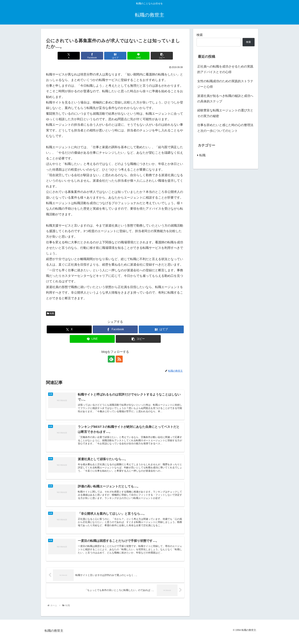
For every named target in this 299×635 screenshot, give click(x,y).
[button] (162, 56)
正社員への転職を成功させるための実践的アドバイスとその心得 (225, 69)
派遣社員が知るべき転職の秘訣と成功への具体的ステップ (225, 98)
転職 (52, 313)
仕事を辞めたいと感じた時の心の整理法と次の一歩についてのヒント (225, 127)
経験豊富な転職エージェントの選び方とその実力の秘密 (225, 113)
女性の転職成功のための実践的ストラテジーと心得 (225, 83)
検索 (200, 35)
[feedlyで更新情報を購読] (111, 359)
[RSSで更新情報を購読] (119, 359)
